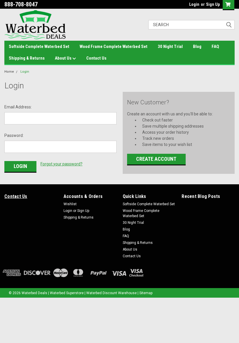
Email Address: (18, 107)
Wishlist (70, 204)
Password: (14, 135)
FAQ (215, 46)
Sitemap (145, 293)
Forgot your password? (61, 164)
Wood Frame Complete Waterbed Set (113, 46)
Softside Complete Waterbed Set (39, 46)
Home (9, 72)
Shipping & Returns (27, 58)
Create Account (156, 159)
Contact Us (96, 58)
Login (194, 4)
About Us (63, 58)
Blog (197, 46)
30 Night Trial (170, 46)
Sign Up (213, 4)
